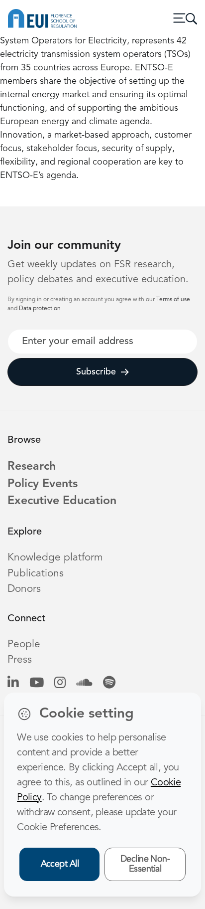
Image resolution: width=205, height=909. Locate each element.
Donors (24, 589)
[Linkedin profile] (13, 683)
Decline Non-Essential (145, 864)
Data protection (40, 309)
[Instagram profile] (60, 683)
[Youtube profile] (36, 683)
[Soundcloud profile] (84, 683)
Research (31, 467)
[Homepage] (42, 18)
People (23, 644)
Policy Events (42, 484)
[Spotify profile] (109, 683)
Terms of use (173, 300)
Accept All (60, 864)
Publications (35, 573)
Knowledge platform (55, 557)
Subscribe (96, 371)
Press (19, 660)
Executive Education (61, 501)
